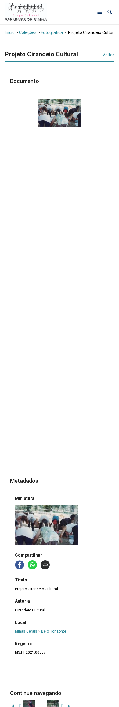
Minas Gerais (26, 631)
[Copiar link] (45, 564)
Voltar (108, 54)
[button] (109, 12)
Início (10, 32)
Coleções (28, 32)
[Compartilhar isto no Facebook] (20, 564)
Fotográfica (52, 32)
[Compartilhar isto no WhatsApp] (33, 564)
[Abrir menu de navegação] (99, 12)
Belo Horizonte (53, 631)
